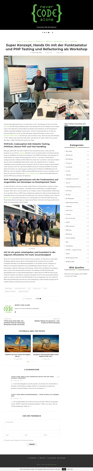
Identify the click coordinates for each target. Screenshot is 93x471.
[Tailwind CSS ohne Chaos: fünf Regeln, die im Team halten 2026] (18, 343)
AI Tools (77, 171)
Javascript (77, 214)
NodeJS (77, 222)
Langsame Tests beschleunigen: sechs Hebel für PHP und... (46, 355)
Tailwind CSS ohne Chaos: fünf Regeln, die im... (18, 355)
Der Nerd (77, 194)
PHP (29, 288)
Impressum (53, 464)
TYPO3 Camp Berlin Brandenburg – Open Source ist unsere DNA (34, 395)
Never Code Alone (28, 41)
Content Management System (77, 186)
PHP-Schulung (37, 288)
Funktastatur (22, 153)
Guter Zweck (77, 210)
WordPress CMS (77, 261)
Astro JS (77, 183)
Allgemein (19, 41)
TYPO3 (77, 254)
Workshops (6, 126)
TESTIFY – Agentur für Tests (77, 250)
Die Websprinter (77, 198)
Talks (66, 41)
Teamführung (73, 41)
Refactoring (77, 234)
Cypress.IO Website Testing (32, 173)
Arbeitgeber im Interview (77, 179)
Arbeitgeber (8, 288)
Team (45, 288)
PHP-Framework (40, 41)
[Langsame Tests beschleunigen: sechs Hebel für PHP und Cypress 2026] (46, 343)
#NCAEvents (77, 155)
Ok (64, 469)
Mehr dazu (70, 469)
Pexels (68, 276)
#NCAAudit (77, 151)
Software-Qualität (58, 41)
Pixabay (75, 276)
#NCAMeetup (77, 159)
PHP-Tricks (48, 41)
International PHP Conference (11, 135)
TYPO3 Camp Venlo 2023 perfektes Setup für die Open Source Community (32, 377)
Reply (58, 376)
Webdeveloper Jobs (10, 291)
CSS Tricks (77, 190)
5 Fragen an (77, 163)
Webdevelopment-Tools (77, 258)
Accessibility (77, 167)
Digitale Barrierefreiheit (77, 202)
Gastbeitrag (77, 206)
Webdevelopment (23, 291)
